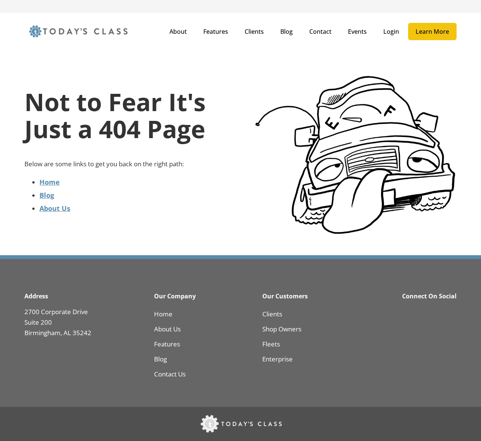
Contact (320, 31)
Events (357, 31)
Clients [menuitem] (272, 314)
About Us (54, 208)
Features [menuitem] (167, 344)
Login (391, 31)
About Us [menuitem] (167, 329)
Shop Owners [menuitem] (281, 329)
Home (49, 182)
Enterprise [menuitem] (277, 359)
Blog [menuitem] (160, 359)
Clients (254, 31)
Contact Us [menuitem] (170, 374)
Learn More (432, 31)
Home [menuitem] (163, 314)
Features (215, 31)
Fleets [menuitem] (271, 344)
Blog (286, 31)
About (178, 31)
